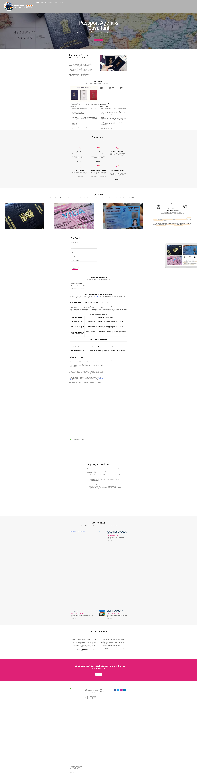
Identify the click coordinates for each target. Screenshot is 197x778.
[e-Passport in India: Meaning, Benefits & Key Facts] (84, 569)
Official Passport (121, 88)
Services (50, 2)
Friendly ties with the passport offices (79, 285)
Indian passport (96, 296)
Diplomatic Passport (111, 88)
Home (37, 2)
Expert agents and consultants (77, 288)
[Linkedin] (124, 690)
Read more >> (73, 618)
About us (43, 2)
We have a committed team (76, 283)
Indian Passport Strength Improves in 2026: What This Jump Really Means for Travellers (117, 532)
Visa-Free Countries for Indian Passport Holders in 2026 (115, 611)
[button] (98, 40)
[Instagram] (121, 690)
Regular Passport (102, 88)
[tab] (103, 88)
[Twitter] (118, 690)
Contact (62, 2)
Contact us (101, 691)
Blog (56, 2)
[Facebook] (115, 690)
